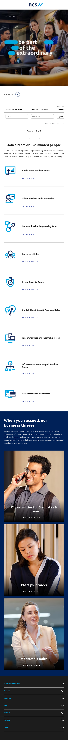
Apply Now (28, 206)
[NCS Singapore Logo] (36, 5)
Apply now (28, 178)
